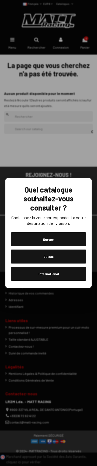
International (49, 274)
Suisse (48, 256)
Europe (48, 239)
